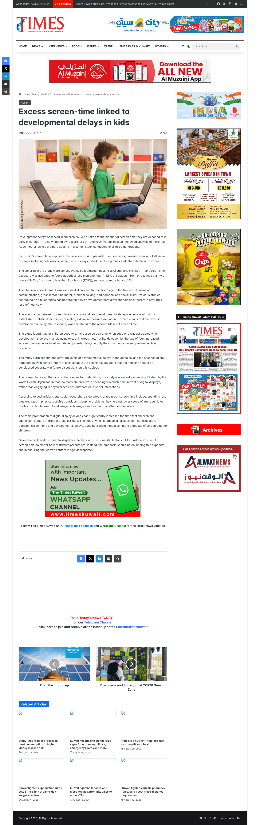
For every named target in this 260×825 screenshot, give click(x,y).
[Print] (117, 558)
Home (23, 46)
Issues (92, 46)
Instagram (71, 526)
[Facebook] (81, 558)
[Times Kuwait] (40, 24)
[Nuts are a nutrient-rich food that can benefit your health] (144, 724)
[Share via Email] (108, 558)
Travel (109, 46)
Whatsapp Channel (113, 526)
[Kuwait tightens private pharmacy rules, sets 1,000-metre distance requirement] (144, 771)
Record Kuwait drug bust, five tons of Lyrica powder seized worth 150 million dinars (125, 3)
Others (160, 46)
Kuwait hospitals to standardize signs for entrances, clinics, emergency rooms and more (90, 744)
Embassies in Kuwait (135, 46)
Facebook (86, 526)
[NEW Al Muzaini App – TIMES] (130, 71)
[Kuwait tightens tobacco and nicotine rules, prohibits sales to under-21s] (93, 771)
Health (44, 94)
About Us (234, 818)
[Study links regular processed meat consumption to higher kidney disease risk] (41, 724)
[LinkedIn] (99, 558)
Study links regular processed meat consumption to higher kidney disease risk (38, 744)
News (36, 46)
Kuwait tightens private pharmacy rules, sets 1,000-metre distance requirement (143, 791)
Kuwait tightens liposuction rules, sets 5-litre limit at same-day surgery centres (40, 791)
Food (76, 46)
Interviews (56, 46)
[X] (90, 558)
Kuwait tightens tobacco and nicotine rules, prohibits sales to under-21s (91, 791)
